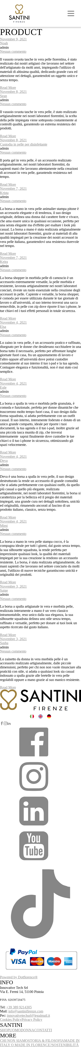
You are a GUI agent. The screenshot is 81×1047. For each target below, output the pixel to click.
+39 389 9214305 (19, 1007)
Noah (4, 43)
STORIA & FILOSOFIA (46, 1041)
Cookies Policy (11, 1019)
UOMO (15, 1030)
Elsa (3, 327)
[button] (34, 757)
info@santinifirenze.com (25, 1011)
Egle (3, 387)
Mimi (4, 526)
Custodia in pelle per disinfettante (23, 144)
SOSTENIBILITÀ (65, 1045)
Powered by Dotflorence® (19, 977)
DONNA (27, 1030)
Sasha (4, 643)
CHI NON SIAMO (14, 1041)
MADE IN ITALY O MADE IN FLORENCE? (40, 1043)
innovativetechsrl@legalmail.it (28, 1015)
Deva (4, 460)
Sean (3, 96)
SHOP (4, 1030)
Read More (8, 87)
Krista (4, 193)
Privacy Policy (32, 1019)
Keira (4, 262)
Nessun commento (13, 51)
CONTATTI (43, 1030)
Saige (4, 590)
